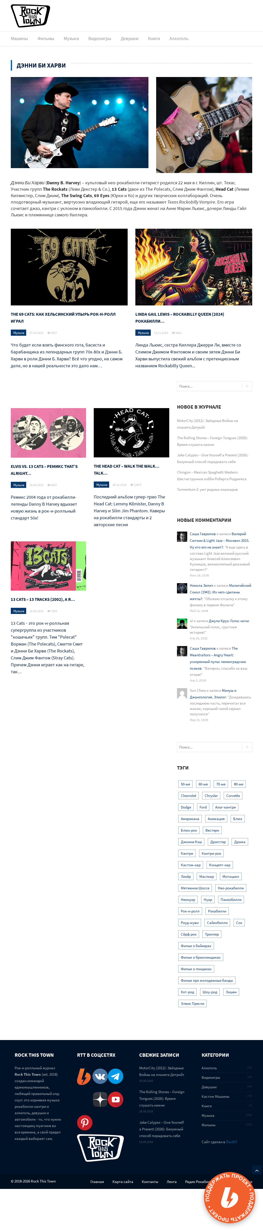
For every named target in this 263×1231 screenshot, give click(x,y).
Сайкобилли (217, 922)
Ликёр (186, 876)
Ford (203, 807)
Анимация (216, 818)
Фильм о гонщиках (196, 968)
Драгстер (218, 841)
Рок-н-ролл (190, 911)
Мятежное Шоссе (195, 888)
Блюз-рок (189, 830)
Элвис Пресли (192, 1003)
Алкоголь (179, 38)
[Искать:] (203, 386)
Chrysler (211, 795)
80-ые (238, 784)
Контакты (150, 1181)
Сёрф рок (188, 934)
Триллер (212, 934)
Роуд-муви (190, 922)
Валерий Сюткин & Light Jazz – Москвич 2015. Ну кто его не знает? (219, 540)
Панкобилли (231, 899)
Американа (190, 818)
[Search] (247, 386)
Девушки (129, 38)
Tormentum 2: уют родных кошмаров (207, 489)
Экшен (231, 991)
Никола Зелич (201, 585)
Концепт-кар (219, 864)
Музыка (71, 38)
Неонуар (188, 899)
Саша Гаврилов (203, 533)
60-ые (203, 784)
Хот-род (187, 991)
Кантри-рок (211, 853)
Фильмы (45, 38)
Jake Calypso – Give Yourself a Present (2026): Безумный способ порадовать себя (161, 1129)
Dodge (186, 807)
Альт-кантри (225, 807)
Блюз (237, 818)
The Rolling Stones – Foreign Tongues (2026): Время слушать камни (161, 1098)
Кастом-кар (191, 864)
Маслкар (206, 876)
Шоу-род (210, 991)
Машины (19, 38)
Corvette (233, 795)
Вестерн (212, 830)
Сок (239, 922)
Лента (172, 1181)
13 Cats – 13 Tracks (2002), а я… (43, 599)
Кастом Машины (215, 1096)
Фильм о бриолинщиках (201, 957)
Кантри (187, 853)
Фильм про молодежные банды (207, 980)
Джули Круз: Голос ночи (229, 620)
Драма (240, 841)
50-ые (185, 784)
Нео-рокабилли (231, 888)
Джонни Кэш (191, 841)
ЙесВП (231, 1141)
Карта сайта (122, 1181)
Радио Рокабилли (199, 1181)
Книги (154, 38)
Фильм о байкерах (196, 945)
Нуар (208, 899)
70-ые (221, 784)
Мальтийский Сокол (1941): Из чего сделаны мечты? (220, 592)
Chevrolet (188, 795)
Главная (97, 1181)
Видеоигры (99, 38)
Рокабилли (217, 911)
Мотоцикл (230, 876)
